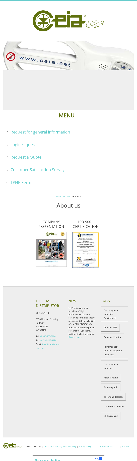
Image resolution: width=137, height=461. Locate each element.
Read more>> (75, 337)
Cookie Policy (106, 446)
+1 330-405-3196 (48, 340)
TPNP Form (21, 182)
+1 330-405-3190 (47, 336)
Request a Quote (26, 157)
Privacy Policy (85, 446)
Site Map (126, 446)
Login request (23, 144)
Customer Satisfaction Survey (37, 169)
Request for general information (40, 132)
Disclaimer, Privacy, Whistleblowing (60, 446)
